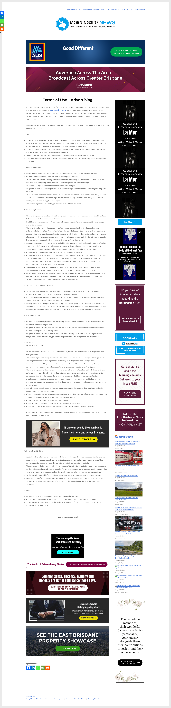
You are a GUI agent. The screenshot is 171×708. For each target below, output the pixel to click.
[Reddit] (47, 668)
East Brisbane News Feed (124, 437)
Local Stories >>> (130, 222)
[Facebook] (28, 668)
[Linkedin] (33, 668)
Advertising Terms (58, 699)
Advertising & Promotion (94, 699)
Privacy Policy (29, 699)
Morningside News (30, 697)
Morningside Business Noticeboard (94, 9)
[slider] (132, 278)
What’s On (125, 9)
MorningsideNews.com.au (58, 110)
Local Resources (113, 9)
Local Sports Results (138, 9)
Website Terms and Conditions (43, 699)
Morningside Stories (73, 9)
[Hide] (1, 32)
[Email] (43, 668)
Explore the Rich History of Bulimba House (127, 475)
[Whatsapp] (38, 668)
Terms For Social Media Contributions (75, 699)
